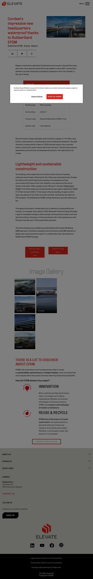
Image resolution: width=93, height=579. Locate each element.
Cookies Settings (37, 96)
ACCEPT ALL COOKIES (54, 96)
